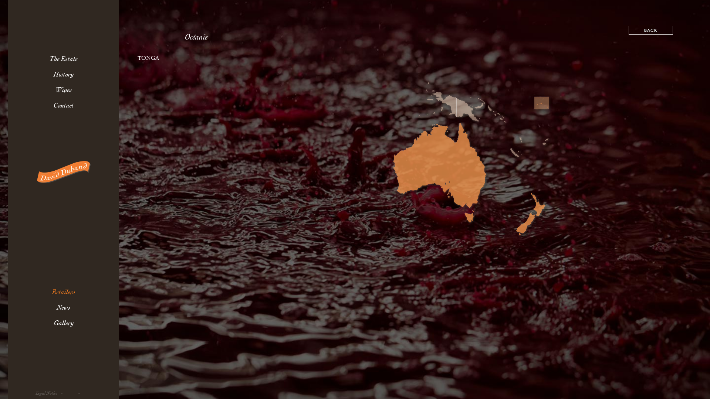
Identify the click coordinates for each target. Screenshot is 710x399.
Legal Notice (46, 393)
